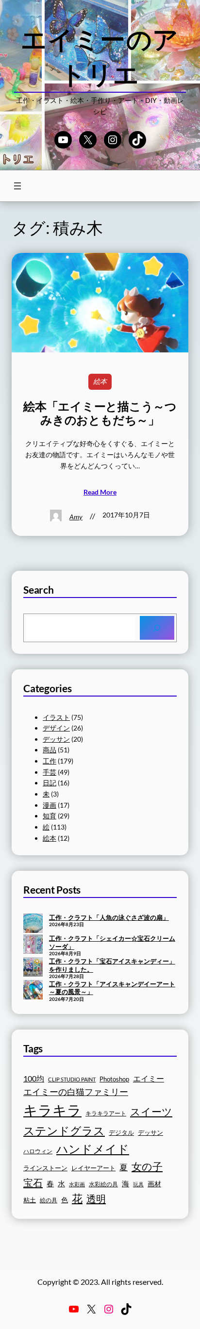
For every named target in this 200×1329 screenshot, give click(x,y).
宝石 (33, 1182)
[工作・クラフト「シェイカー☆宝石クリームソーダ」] (33, 945)
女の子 (147, 1166)
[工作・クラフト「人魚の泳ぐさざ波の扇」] (33, 924)
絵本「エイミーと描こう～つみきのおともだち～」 (100, 413)
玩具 (138, 1184)
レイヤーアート (93, 1168)
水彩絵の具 (103, 1184)
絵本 (100, 381)
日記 (49, 783)
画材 (154, 1183)
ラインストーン (45, 1168)
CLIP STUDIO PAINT (72, 1079)
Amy (76, 517)
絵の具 (48, 1200)
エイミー (148, 1078)
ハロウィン (37, 1151)
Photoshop (114, 1079)
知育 (49, 816)
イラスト (56, 717)
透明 (96, 1198)
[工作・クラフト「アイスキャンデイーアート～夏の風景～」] (33, 990)
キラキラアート (105, 1113)
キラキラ (52, 1109)
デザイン (56, 728)
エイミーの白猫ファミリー (75, 1091)
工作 (49, 761)
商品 (49, 750)
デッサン (56, 739)
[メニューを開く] (17, 186)
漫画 (49, 805)
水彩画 (77, 1184)
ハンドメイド (92, 1149)
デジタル (121, 1132)
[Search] (157, 628)
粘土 (29, 1200)
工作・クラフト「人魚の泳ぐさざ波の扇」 (109, 917)
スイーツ (151, 1111)
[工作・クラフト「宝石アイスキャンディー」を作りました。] (33, 968)
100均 (33, 1078)
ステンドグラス (64, 1130)
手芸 (49, 772)
